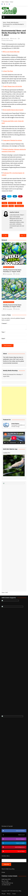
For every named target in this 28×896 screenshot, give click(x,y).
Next (22, 235)
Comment (4, 323)
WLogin (3, 893)
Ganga (5, 203)
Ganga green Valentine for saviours (12, 140)
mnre (20, 203)
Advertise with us (6, 856)
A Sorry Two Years (8, 71)
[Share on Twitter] (9, 196)
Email (3, 338)
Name (3, 332)
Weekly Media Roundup (12, 22)
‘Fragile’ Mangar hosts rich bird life (12, 86)
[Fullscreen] (23, 442)
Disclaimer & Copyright (7, 826)
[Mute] (20, 442)
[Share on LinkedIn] (15, 196)
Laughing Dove (6, 452)
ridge (11, 206)
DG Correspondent (8, 274)
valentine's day (19, 206)
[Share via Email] (4, 198)
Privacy (8, 893)
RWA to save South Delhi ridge (11, 51)
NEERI (5, 206)
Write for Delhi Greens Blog (8, 869)
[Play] (5, 442)
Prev (6, 235)
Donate (7, 2)
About (3, 2)
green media (12, 203)
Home (4, 22)
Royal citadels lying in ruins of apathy (13, 110)
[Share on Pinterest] (20, 196)
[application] (14, 438)
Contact (11, 2)
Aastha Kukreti (6, 38)
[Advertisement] (14, 401)
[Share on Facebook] (4, 196)
